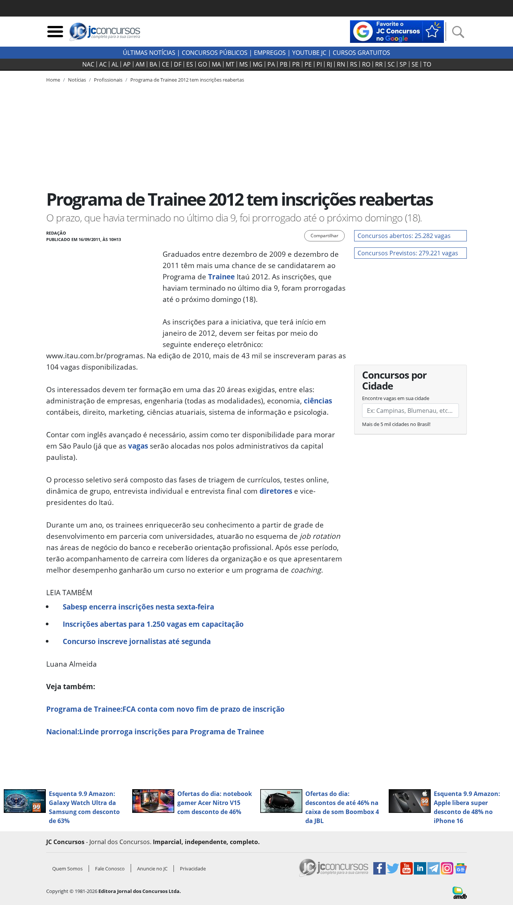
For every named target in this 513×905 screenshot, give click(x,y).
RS (353, 64)
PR (296, 64)
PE (308, 64)
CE (165, 64)
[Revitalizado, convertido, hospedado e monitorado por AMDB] (460, 892)
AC (103, 64)
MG (258, 64)
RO (366, 64)
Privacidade (193, 868)
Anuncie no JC (152, 868)
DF (177, 64)
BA (153, 64)
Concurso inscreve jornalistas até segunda (137, 641)
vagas (138, 446)
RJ (329, 64)
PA (271, 64)
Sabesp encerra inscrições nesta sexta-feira (138, 607)
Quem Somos (67, 868)
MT (230, 64)
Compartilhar (324, 235)
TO (427, 64)
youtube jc (309, 53)
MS (243, 64)
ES (189, 64)
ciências (318, 401)
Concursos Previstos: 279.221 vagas (408, 253)
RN (341, 64)
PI (319, 64)
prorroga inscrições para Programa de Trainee (155, 731)
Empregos (270, 53)
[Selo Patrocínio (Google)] (397, 31)
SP (403, 64)
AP (127, 64)
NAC (88, 64)
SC (391, 64)
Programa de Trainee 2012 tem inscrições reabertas (187, 79)
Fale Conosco (110, 868)
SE (415, 64)
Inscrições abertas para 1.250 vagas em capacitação (153, 624)
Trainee (221, 276)
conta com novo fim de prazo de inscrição (165, 709)
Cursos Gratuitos (361, 53)
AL (115, 64)
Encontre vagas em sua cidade (395, 398)
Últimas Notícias (149, 53)
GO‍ (202, 64)
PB (283, 64)
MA (216, 64)
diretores (276, 491)
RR (379, 64)
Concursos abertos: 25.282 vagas (404, 236)
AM (140, 64)
